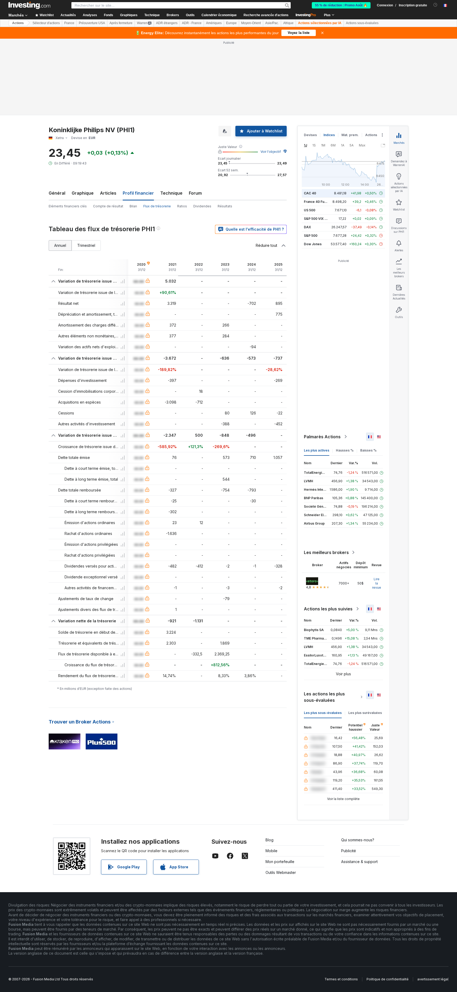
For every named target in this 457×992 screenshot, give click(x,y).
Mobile (271, 850)
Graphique (83, 193)
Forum (195, 193)
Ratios (182, 206)
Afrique (288, 23)
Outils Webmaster (281, 872)
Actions (18, 23)
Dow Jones (313, 244)
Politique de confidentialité (388, 979)
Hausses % (345, 450)
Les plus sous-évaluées (323, 713)
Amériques (214, 23)
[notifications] (435, 4)
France (69, 23)
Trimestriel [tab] (86, 245)
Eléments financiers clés (68, 206)
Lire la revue (376, 583)
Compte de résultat (108, 206)
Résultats (225, 206)
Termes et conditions (341, 979)
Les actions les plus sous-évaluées (324, 697)
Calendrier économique (219, 15)
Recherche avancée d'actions (266, 15)
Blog (269, 840)
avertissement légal (432, 979)
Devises (310, 135)
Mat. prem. (350, 135)
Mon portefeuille (280, 861)
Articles (108, 193)
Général (57, 193)
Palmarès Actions (322, 436)
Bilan (133, 206)
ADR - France (192, 23)
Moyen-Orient (251, 23)
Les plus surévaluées (365, 713)
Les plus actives (316, 450)
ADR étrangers (166, 23)
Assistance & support (359, 861)
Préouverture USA (92, 23)
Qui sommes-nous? (357, 840)
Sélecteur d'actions (46, 23)
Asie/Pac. (272, 23)
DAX (307, 227)
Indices (329, 135)
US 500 (309, 210)
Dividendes (202, 206)
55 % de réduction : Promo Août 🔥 (341, 5)
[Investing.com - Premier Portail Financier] (29, 5)
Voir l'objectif (271, 152)
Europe (231, 23)
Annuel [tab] (60, 245)
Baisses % (368, 450)
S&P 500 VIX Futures (320, 219)
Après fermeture (120, 23)
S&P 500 (310, 236)
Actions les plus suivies (328, 608)
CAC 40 (310, 193)
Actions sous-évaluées (362, 23)
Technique (171, 193)
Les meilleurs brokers (326, 552)
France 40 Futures (318, 202)
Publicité (348, 850)
